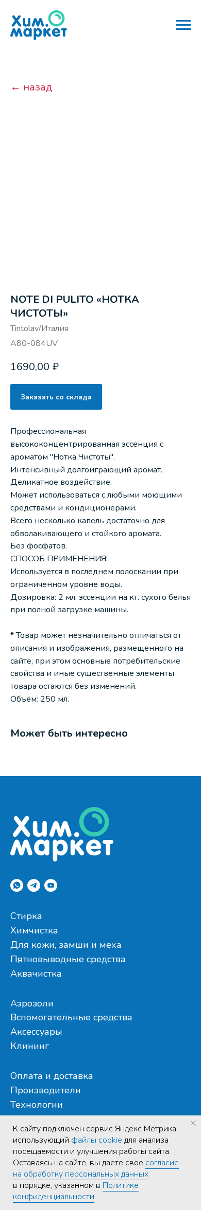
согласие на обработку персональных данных (96, 1168)
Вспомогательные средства (71, 1017)
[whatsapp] (16, 885)
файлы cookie (96, 1140)
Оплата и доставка (51, 1076)
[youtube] (50, 885)
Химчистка (34, 930)
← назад (31, 87)
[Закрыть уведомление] (193, 1123)
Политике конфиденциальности (76, 1191)
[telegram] (33, 885)
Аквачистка (36, 973)
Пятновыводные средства (68, 959)
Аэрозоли (32, 1003)
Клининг (29, 1046)
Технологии (36, 1104)
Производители (45, 1090)
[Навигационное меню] (183, 25)
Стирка (26, 916)
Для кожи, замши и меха (66, 945)
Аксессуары (36, 1031)
